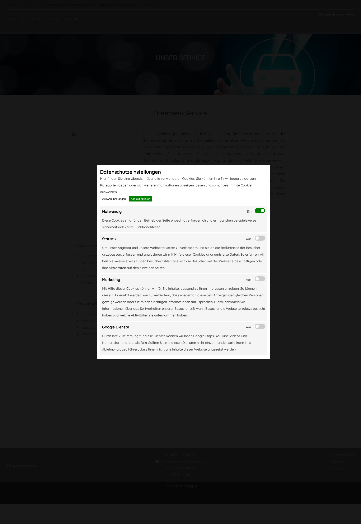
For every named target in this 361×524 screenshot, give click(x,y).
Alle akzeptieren (140, 198)
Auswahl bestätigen (114, 198)
